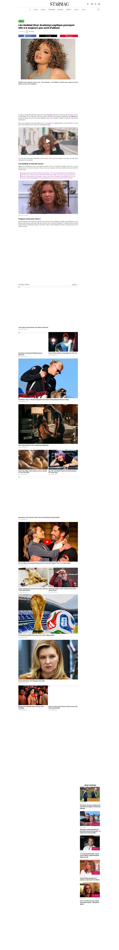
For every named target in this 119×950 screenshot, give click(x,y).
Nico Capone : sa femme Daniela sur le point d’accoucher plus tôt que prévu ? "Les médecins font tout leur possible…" (90, 831)
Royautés (60, 9)
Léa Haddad (72, 116)
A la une (36, 9)
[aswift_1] (59, 15)
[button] (87, 5)
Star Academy (48, 115)
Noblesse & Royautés (93, 800)
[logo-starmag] (59, 4)
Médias (69, 9)
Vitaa (48, 125)
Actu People (96, 824)
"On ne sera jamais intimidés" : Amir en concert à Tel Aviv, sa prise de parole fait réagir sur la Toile (89, 855)
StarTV (76, 9)
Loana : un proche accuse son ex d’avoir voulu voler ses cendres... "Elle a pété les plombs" (89, 902)
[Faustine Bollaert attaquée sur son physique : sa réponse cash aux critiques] (90, 867)
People (43, 9)
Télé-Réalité (51, 9)
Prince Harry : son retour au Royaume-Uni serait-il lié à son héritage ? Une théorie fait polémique (90, 806)
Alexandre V (31, 31)
